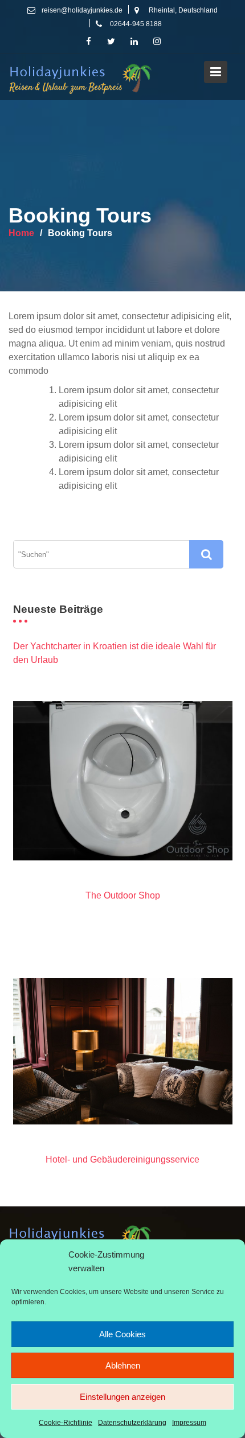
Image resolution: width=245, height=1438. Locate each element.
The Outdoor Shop (122, 895)
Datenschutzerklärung (132, 1423)
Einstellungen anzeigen (122, 1397)
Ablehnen (122, 1365)
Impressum (189, 1423)
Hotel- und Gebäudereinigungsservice (122, 1159)
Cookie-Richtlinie (65, 1423)
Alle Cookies (122, 1334)
